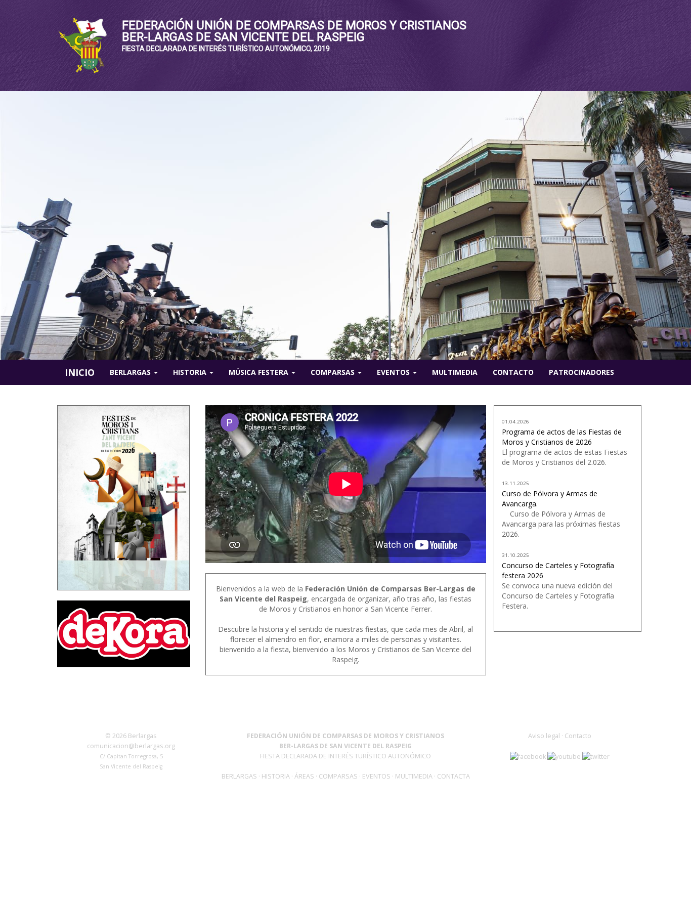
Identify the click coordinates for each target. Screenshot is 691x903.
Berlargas (131, 372)
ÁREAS (304, 776)
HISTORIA (276, 776)
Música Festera (259, 372)
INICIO (80, 372)
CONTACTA (453, 776)
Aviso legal (544, 736)
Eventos (394, 372)
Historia (190, 372)
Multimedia (455, 372)
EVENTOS (377, 776)
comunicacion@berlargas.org (131, 746)
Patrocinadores (581, 372)
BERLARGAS (239, 776)
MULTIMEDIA (414, 776)
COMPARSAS (339, 776)
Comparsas (334, 372)
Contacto (513, 372)
